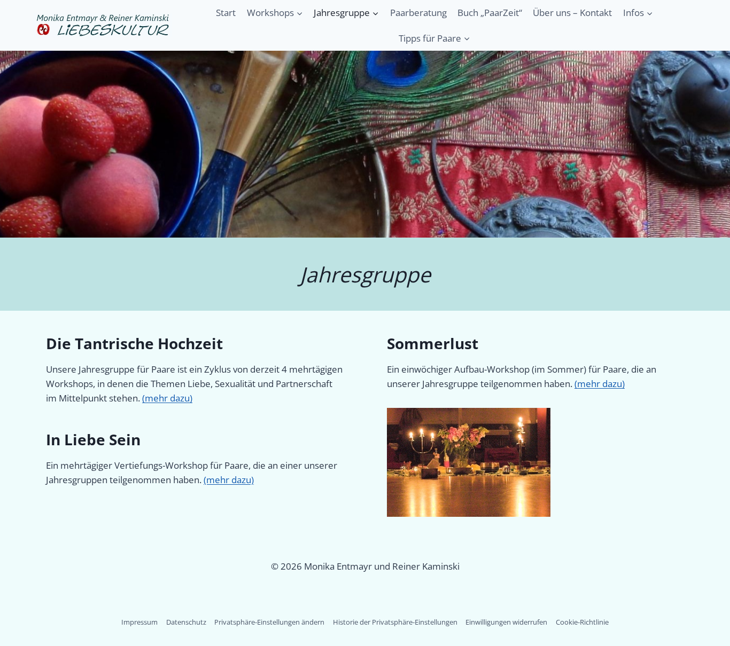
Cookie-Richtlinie (582, 622)
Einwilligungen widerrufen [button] (506, 622)
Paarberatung (418, 12)
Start (226, 12)
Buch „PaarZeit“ (489, 12)
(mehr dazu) (167, 398)
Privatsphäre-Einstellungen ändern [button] (269, 622)
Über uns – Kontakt (572, 12)
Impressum (139, 622)
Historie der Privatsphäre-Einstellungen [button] (395, 622)
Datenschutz (186, 622)
